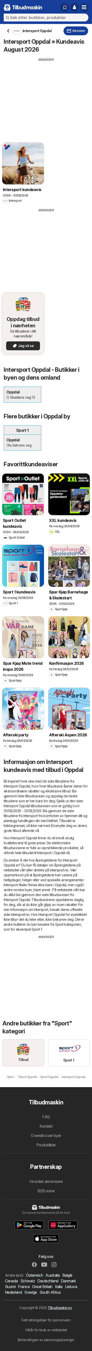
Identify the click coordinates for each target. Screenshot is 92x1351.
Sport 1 (37, 929)
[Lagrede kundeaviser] (65, 7)
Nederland (13, 1292)
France (24, 1286)
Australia (52, 1275)
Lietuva (71, 1286)
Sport (59, 924)
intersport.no (59, 870)
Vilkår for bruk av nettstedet (46, 1330)
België (67, 1275)
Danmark (68, 1280)
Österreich (34, 1275)
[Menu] (84, 7)
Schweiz (27, 1280)
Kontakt (45, 1126)
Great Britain (42, 1286)
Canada (11, 1280)
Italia (59, 1286)
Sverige (30, 1292)
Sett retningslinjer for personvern (46, 1320)
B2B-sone (46, 1190)
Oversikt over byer (46, 1135)
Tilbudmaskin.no (60, 1308)
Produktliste (46, 1144)
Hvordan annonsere (46, 1181)
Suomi (10, 1286)
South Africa (50, 1292)
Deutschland (47, 1280)
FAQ (46, 1116)
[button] (74, 7)
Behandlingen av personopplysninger (46, 1340)
